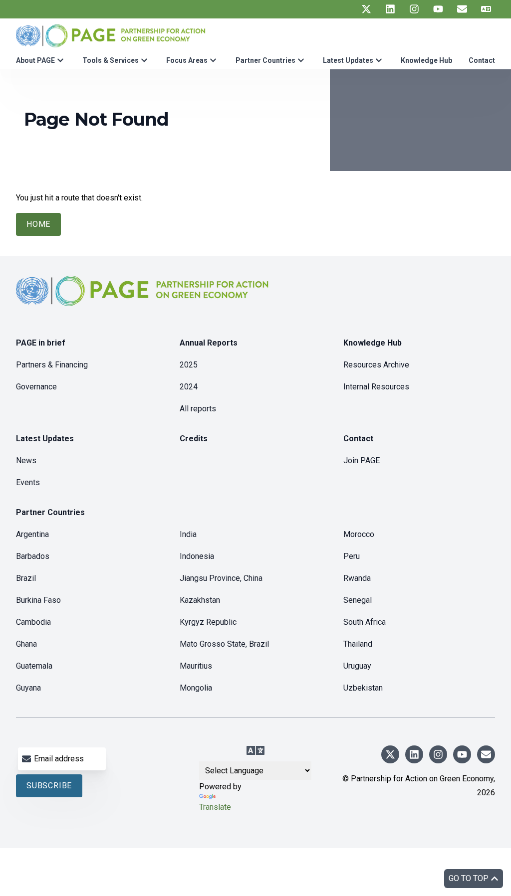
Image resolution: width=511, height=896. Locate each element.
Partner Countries (265, 60)
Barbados (32, 556)
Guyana (28, 688)
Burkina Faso (38, 600)
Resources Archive (376, 364)
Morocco (358, 534)
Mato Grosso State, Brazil (224, 644)
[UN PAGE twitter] (366, 9)
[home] (143, 299)
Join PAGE (361, 460)
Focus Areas (187, 60)
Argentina (32, 534)
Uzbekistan (363, 688)
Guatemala (34, 666)
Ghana (26, 644)
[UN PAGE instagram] (414, 9)
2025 (189, 364)
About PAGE (35, 60)
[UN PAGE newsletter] (462, 9)
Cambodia (33, 622)
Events (28, 482)
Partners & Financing (52, 364)
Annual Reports (209, 343)
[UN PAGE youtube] (438, 9)
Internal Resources (376, 386)
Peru (351, 556)
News (26, 460)
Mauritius (196, 666)
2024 (189, 386)
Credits (194, 438)
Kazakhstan (200, 600)
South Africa (364, 622)
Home (38, 224)
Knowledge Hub (426, 60)
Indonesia (197, 556)
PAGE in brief (40, 343)
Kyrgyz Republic (208, 622)
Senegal (357, 600)
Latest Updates (348, 60)
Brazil (26, 578)
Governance (36, 386)
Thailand (357, 644)
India (188, 534)
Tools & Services (110, 60)
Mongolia (196, 688)
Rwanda (357, 578)
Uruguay (357, 666)
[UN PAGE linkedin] (390, 9)
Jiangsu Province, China (221, 578)
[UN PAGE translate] (486, 9)
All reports (198, 408)
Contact (482, 60)
